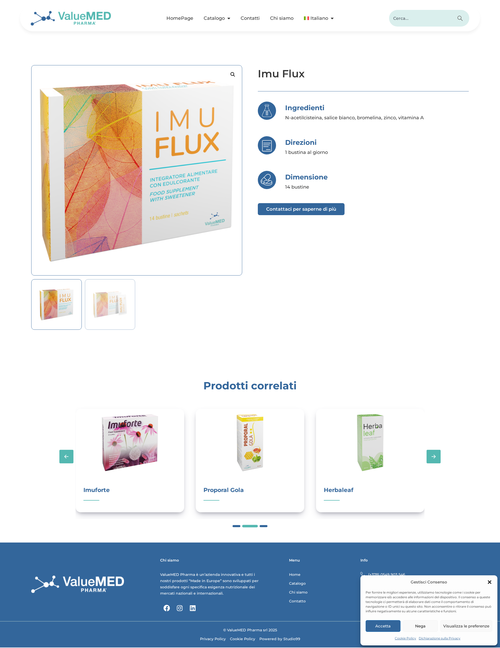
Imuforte (96, 490)
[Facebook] (166, 608)
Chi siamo (281, 18)
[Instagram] (179, 608)
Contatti (250, 18)
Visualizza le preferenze (466, 626)
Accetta (383, 626)
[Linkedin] (192, 608)
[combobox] (420, 18)
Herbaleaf (338, 490)
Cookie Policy (405, 638)
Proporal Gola (224, 490)
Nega (420, 626)
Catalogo (214, 18)
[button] (489, 582)
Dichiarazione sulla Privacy (439, 638)
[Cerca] (460, 18)
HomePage (179, 18)
